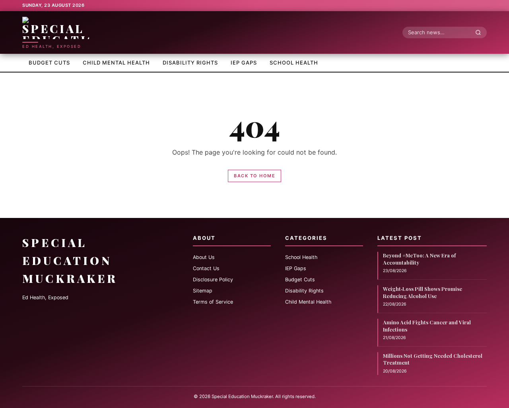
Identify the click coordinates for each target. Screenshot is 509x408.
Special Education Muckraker (70, 260)
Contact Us (206, 268)
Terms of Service (213, 302)
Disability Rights (190, 62)
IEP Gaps (244, 62)
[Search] (480, 32)
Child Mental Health (116, 62)
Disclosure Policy (213, 279)
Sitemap (202, 291)
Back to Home (254, 175)
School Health (294, 62)
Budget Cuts (49, 62)
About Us (204, 257)
